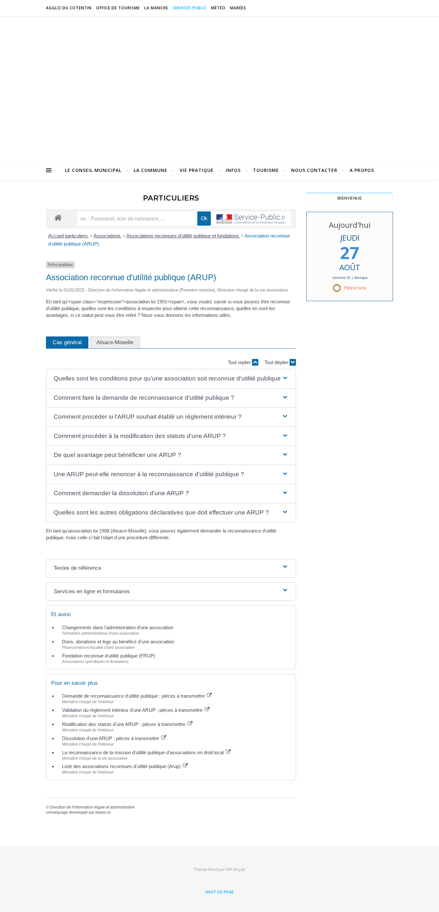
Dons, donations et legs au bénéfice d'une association (118, 641)
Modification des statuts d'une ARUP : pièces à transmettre (124, 724)
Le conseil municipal (93, 170)
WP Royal (235, 869)
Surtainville (220, 84)
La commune (150, 170)
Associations (108, 235)
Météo (218, 8)
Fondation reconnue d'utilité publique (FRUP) (108, 655)
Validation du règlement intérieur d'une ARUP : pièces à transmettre (133, 710)
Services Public (190, 8)
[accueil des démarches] (58, 217)
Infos (233, 170)
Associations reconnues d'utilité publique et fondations (183, 235)
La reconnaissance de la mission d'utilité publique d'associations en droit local (143, 752)
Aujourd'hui (350, 224)
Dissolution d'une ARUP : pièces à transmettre (111, 738)
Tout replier (240, 362)
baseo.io (103, 812)
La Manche (156, 8)
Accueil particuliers (68, 235)
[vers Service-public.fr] (251, 218)
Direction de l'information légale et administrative (92, 807)
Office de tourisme (118, 8)
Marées (238, 8)
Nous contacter (314, 170)
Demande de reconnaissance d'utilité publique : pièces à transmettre (134, 696)
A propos (362, 170)
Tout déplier (277, 362)
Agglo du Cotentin (69, 8)
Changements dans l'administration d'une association (117, 627)
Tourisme (266, 170)
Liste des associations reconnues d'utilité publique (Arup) (122, 766)
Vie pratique (197, 170)
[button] (171, 378)
